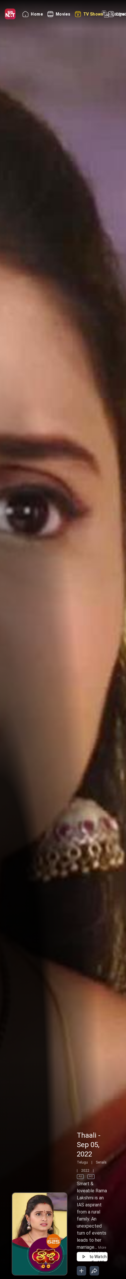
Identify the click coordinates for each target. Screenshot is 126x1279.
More (102, 1248)
